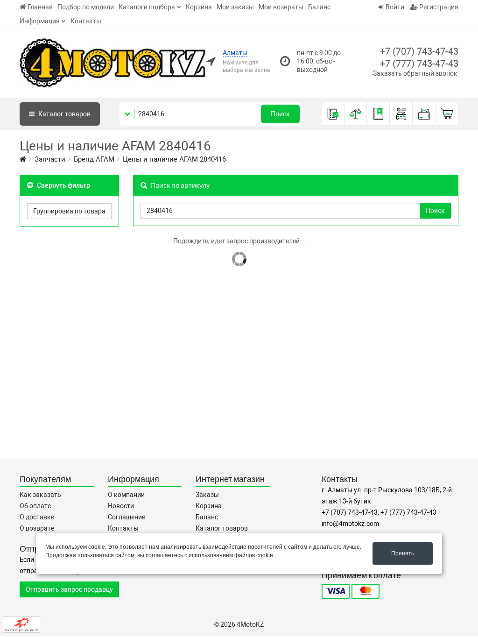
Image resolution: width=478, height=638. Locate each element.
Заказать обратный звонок (415, 73)
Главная (40, 7)
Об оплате (35, 506)
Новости (121, 506)
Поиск (280, 114)
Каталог (64, 114)
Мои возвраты (281, 7)
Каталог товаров (222, 528)
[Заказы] (333, 114)
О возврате (37, 528)
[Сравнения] (355, 114)
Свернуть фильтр (62, 185)
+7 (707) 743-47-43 (419, 51)
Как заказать (40, 494)
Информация (40, 21)
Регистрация (438, 7)
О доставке (37, 517)
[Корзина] (447, 114)
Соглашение (126, 517)
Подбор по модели (85, 7)
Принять (402, 553)
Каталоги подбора (147, 7)
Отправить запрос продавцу (69, 589)
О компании (126, 494)
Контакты (85, 21)
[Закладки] (378, 114)
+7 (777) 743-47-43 (419, 63)
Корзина (199, 7)
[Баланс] (424, 114)
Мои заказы (235, 7)
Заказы (207, 494)
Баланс (319, 7)
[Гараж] (401, 114)
